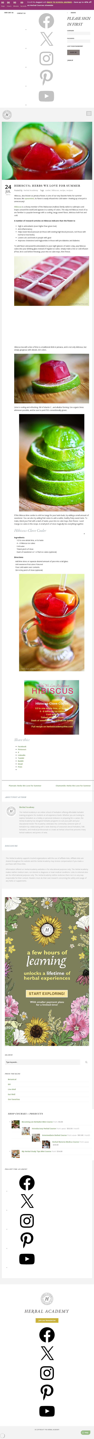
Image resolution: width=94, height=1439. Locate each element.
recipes (69, 190)
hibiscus (55, 190)
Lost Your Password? (75, 46)
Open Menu (89, 113)
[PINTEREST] (46, 86)
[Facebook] (27, 1191)
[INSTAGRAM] (46, 67)
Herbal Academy (31, 190)
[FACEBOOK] (46, 29)
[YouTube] (27, 1267)
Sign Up (70, 60)
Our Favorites (14, 1099)
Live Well (12, 1089)
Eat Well (11, 1094)
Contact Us (21, 13)
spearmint (29, 198)
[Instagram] (27, 1229)
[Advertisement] (51, 329)
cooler (48, 190)
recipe (62, 190)
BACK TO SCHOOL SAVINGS (59, 2)
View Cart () (8, 13)
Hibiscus (18, 207)
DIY (9, 1084)
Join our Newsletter (47, 1320)
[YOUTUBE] (46, 105)
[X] (46, 48)
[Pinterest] (27, 1248)
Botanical (12, 1079)
